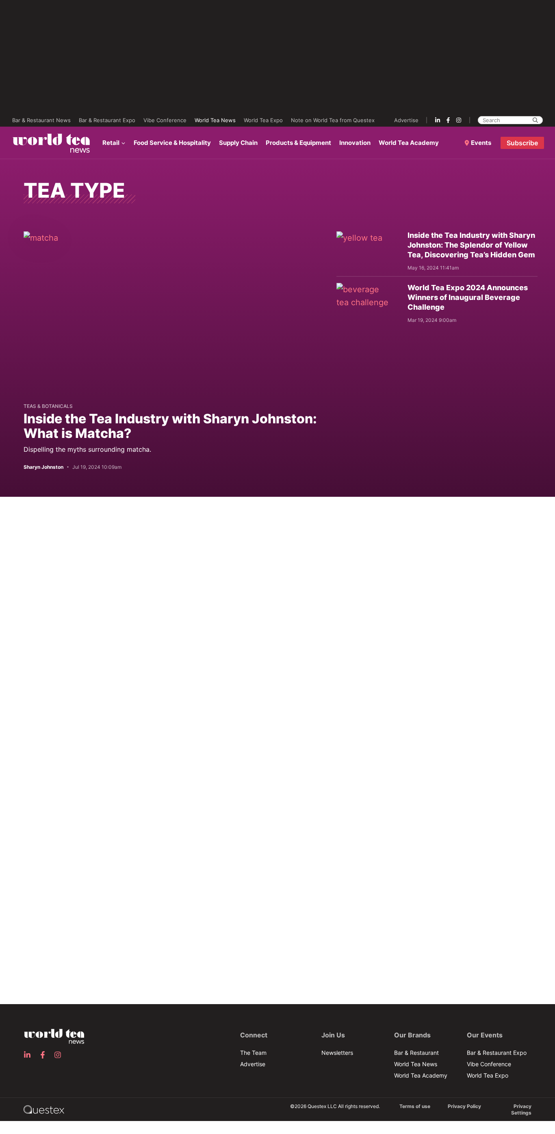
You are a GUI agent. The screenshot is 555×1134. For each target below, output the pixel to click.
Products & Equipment (298, 143)
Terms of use (414, 1106)
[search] (535, 120)
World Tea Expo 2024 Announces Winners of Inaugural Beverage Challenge (468, 297)
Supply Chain (238, 143)
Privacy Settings (521, 1109)
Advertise (406, 120)
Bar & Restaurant (416, 1052)
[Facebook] (448, 120)
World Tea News (215, 120)
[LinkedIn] (437, 120)
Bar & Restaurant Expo (107, 120)
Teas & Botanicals (48, 406)
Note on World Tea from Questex (333, 120)
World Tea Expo (263, 120)
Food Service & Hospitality (172, 143)
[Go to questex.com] (44, 1109)
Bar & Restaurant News (41, 120)
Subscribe (522, 143)
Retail (110, 143)
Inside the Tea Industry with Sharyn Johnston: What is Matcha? (170, 426)
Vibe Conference (164, 120)
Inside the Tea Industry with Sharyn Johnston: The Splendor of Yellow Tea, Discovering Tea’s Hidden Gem (471, 245)
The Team (253, 1052)
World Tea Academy (409, 143)
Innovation (355, 143)
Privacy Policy (464, 1106)
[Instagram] (459, 120)
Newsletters (337, 1052)
